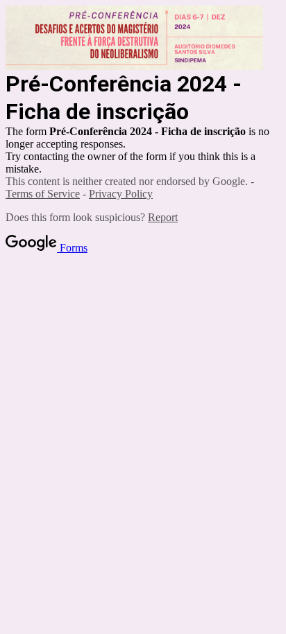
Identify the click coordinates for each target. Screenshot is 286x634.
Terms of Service (43, 194)
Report (163, 217)
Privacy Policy (121, 194)
